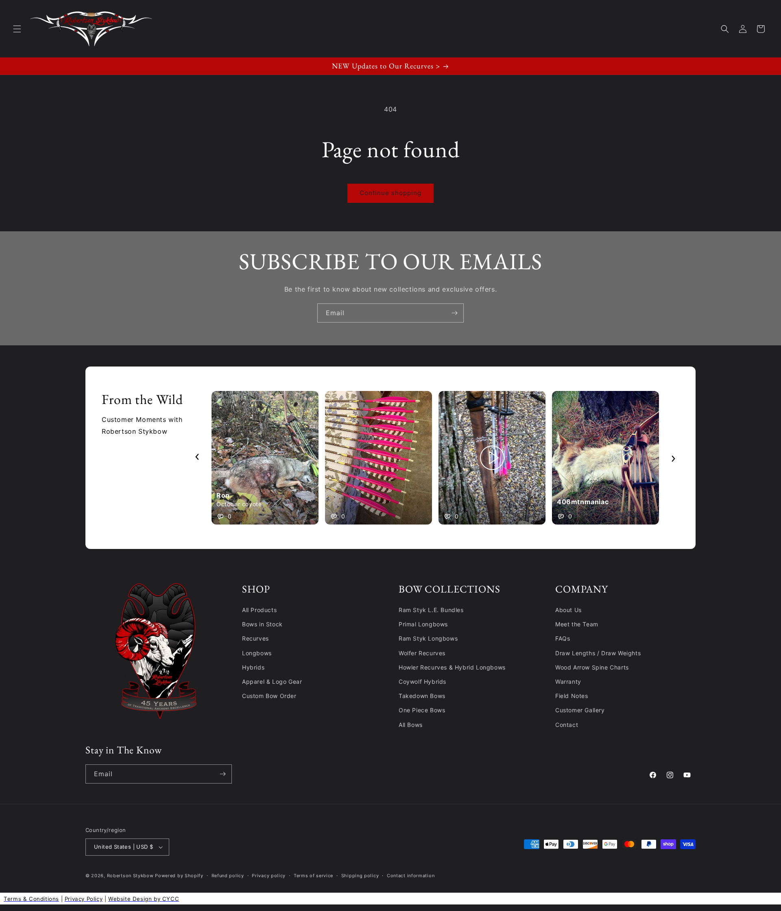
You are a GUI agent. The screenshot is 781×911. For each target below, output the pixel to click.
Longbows (257, 653)
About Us (568, 609)
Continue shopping (390, 193)
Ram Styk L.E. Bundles (431, 609)
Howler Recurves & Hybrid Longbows (452, 667)
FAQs (562, 638)
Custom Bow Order (269, 695)
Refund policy (228, 875)
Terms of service (313, 875)
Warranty (568, 681)
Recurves (255, 638)
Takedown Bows (422, 695)
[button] (17, 29)
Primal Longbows (423, 624)
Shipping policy (360, 875)
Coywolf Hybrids (422, 681)
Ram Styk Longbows (428, 638)
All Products (259, 609)
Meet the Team (576, 624)
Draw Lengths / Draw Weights (598, 653)
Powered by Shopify (179, 875)
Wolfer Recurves (422, 653)
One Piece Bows (422, 710)
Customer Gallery (580, 710)
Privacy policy (269, 875)
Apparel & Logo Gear (272, 681)
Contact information (410, 875)
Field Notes (571, 695)
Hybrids (253, 667)
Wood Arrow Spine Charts (592, 667)
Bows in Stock (262, 624)
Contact (566, 724)
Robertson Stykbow (130, 875)
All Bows (411, 724)
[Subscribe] (454, 313)
